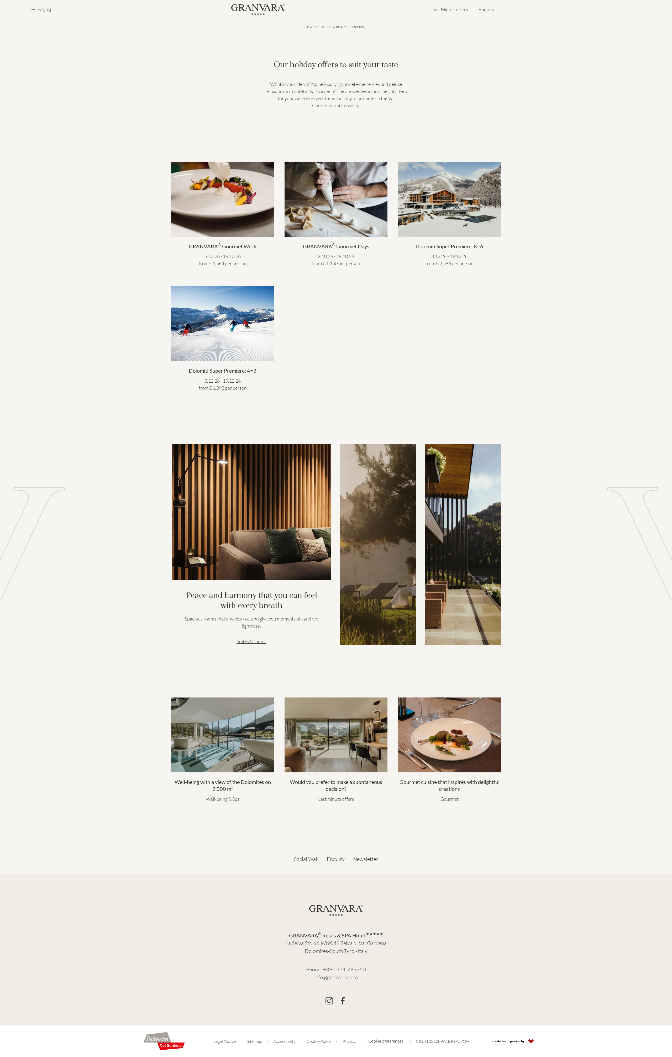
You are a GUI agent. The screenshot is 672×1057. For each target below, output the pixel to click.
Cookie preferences (385, 1041)
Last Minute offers (450, 9)
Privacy (349, 1041)
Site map (254, 1041)
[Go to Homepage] (258, 9)
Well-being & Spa (223, 799)
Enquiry (487, 9)
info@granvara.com (336, 977)
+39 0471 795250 (344, 969)
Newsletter (365, 859)
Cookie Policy (319, 1041)
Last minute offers (336, 799)
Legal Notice (224, 1041)
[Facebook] (342, 1000)
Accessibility (284, 1041)
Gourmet (449, 799)
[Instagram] (329, 1000)
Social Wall (306, 859)
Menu (44, 10)
